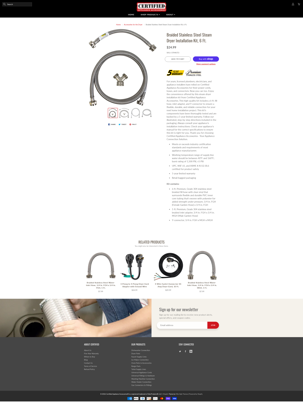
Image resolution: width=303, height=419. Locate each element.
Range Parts (135, 366)
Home (131, 14)
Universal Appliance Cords (141, 372)
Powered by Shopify (196, 394)
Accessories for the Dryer (133, 25)
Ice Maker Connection (140, 360)
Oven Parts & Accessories (141, 363)
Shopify (165, 394)
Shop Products (150, 14)
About (170, 14)
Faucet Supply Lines (139, 357)
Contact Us (88, 363)
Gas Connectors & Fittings (141, 385)
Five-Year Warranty (91, 354)
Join (213, 325)
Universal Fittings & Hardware (143, 376)
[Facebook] (185, 351)
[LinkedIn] (191, 351)
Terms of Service (90, 366)
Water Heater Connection (141, 382)
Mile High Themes (182, 394)
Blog (86, 360)
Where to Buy (89, 357)
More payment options (206, 64)
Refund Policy (89, 369)
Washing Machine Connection (143, 379)
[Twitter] (180, 351)
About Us (87, 350)
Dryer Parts (135, 354)
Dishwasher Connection (140, 350)
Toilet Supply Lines (138, 369)
